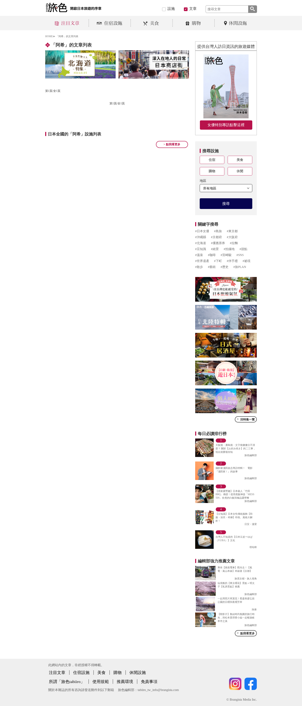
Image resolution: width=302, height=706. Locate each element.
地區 (203, 180)
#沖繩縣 (200, 237)
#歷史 (224, 267)
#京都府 (216, 237)
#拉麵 (234, 243)
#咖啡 (212, 255)
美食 (240, 160)
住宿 (212, 160)
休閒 (240, 171)
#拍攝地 (229, 249)
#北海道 (200, 243)
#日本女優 (202, 231)
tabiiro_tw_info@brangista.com (158, 690)
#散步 (199, 267)
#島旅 (218, 231)
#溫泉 (199, 255)
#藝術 (212, 267)
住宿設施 (81, 672)
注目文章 (57, 672)
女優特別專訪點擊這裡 (225, 125)
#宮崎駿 (226, 255)
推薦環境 (125, 681)
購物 (212, 171)
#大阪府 (232, 237)
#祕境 (246, 261)
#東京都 (232, 231)
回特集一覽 (246, 419)
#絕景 (215, 249)
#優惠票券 (218, 243)
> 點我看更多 (172, 144)
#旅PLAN (239, 267)
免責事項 (149, 681)
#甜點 (243, 249)
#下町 (218, 261)
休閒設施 (137, 672)
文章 (193, 9)
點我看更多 (246, 633)
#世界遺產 (202, 261)
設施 (171, 9)
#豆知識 (200, 249)
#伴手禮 (232, 261)
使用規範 (100, 681)
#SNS (240, 255)
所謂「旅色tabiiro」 (67, 681)
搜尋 (226, 204)
